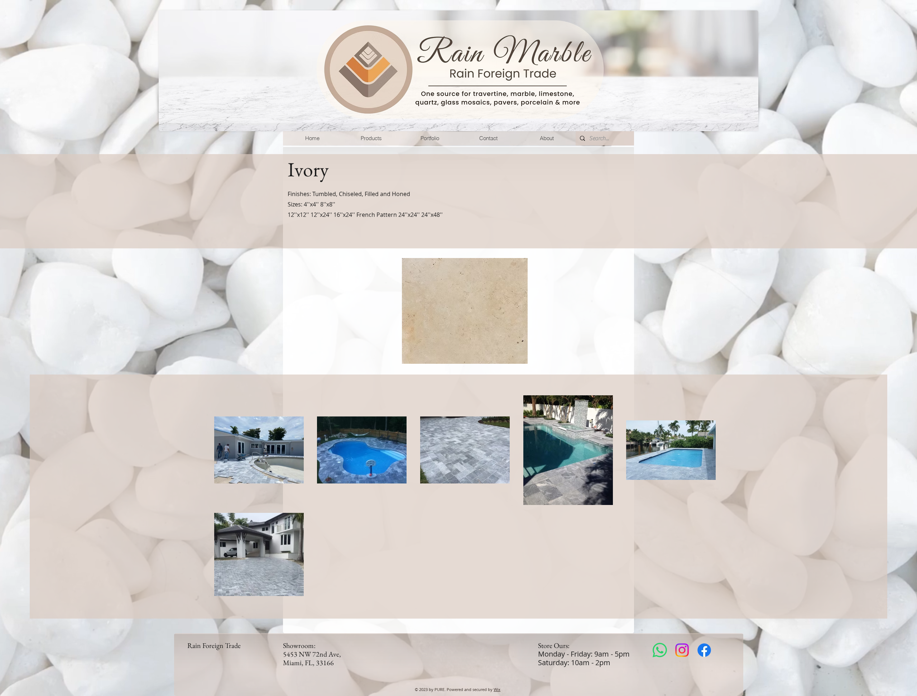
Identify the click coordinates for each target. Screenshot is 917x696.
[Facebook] (704, 650)
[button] (371, 138)
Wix (497, 689)
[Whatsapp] (660, 650)
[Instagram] (682, 650)
